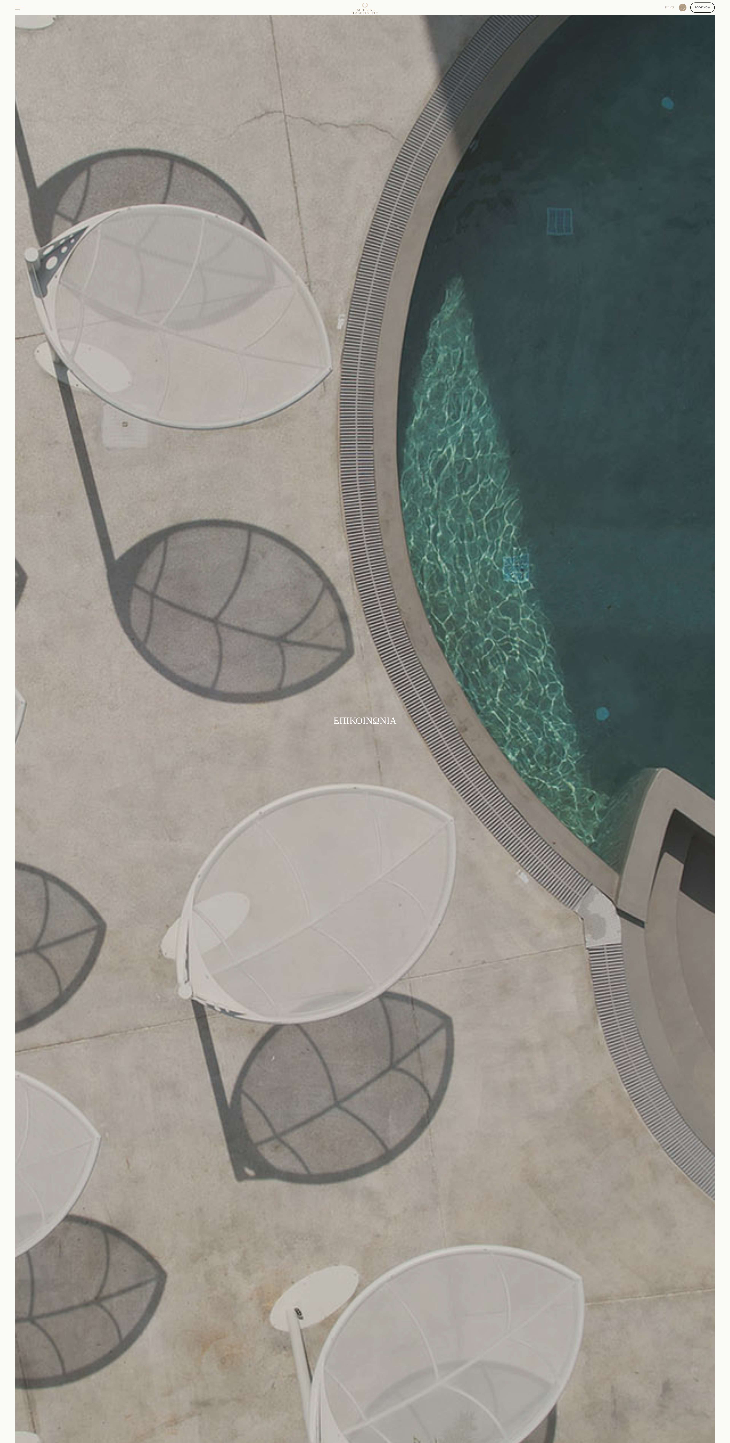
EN (667, 7)
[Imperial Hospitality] (365, 10)
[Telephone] (684, 7)
